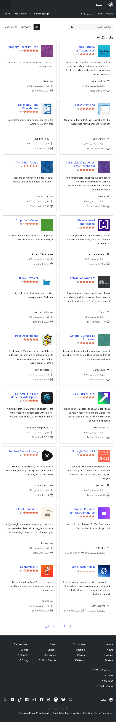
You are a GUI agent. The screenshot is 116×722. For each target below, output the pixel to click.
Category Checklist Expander (82, 337)
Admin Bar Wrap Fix (82, 278)
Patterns (80, 660)
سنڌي (103, 699)
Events (24, 649)
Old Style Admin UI (83, 451)
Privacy (109, 660)
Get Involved (21, 644)
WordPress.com (102, 670)
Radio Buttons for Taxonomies (84, 48)
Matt (109, 675)
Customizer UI (29, 566)
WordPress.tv (47, 660)
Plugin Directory (105, 13)
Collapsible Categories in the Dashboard (80, 164)
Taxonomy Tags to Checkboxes (28, 106)
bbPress (107, 680)
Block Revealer (28, 278)
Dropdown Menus (27, 220)
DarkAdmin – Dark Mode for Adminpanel (24, 395)
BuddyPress (105, 686)
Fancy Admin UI (85, 104)
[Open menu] (5, 4)
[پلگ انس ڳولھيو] (72, 27)
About (109, 644)
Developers (50, 655)
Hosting (108, 655)
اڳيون (47, 626)
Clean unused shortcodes (86, 222)
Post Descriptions (26, 335)
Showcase (79, 644)
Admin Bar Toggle (26, 162)
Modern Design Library (23, 451)
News (110, 649)
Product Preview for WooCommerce (82, 510)
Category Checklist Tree (22, 46)
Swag (23, 660)
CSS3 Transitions (84, 393)
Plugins (81, 655)
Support (52, 649)
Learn (53, 644)
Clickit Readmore (27, 509)
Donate (22, 655)
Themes (80, 649)
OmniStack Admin (83, 566)
